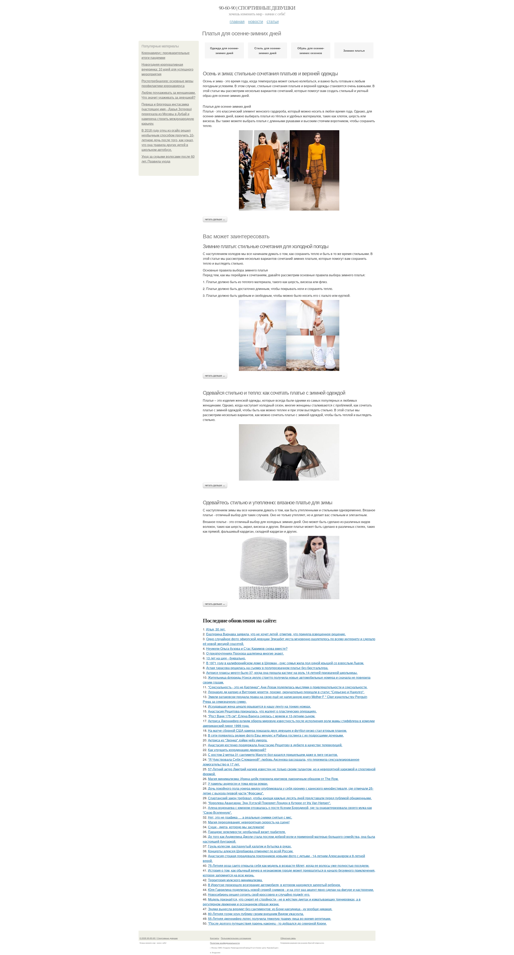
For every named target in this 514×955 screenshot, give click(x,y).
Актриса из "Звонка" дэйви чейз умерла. (237, 740)
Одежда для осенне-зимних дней (224, 50)
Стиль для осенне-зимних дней (267, 50)
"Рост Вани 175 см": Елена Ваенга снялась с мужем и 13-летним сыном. (261, 716)
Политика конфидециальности (225, 943)
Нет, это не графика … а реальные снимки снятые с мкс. (250, 817)
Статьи (273, 21)
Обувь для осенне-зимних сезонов (310, 50)
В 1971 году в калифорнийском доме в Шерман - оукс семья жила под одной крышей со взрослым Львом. (285, 663)
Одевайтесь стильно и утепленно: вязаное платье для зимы (267, 503)
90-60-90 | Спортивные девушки (257, 7)
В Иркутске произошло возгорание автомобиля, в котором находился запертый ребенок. (274, 884)
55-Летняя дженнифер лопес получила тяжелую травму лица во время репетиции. (269, 918)
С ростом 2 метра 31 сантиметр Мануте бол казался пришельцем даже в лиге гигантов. (273, 754)
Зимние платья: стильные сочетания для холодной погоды (265, 246)
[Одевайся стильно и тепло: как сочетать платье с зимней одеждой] (289, 452)
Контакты (214, 938)
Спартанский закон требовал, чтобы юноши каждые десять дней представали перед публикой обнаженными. (290, 798)
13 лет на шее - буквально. (226, 658)
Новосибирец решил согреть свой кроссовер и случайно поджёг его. (259, 894)
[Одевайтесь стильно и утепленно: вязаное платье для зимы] (289, 567)
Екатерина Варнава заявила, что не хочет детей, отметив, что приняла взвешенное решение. (276, 634)
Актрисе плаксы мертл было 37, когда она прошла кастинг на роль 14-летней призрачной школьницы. (282, 672)
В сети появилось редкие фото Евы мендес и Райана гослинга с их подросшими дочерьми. (276, 735)
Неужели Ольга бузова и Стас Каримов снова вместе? (247, 648)
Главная (237, 21)
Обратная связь (288, 938)
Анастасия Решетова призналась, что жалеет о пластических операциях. (262, 711)
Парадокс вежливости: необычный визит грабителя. (247, 831)
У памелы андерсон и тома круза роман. (238, 783)
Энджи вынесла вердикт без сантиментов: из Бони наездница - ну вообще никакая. (270, 909)
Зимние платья (354, 50)
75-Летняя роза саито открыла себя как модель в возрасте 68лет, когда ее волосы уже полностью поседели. (288, 865)
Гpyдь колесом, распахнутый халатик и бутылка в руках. (250, 846)
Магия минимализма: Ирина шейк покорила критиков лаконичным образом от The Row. (273, 778)
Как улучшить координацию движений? (237, 749)
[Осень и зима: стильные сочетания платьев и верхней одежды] (289, 170)
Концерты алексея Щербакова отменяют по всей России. (250, 851)
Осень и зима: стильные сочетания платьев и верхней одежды (270, 74)
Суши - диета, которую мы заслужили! (236, 827)
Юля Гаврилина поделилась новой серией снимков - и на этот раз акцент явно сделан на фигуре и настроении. (291, 889)
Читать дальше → (215, 219)
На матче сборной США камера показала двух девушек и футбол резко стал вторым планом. (277, 730)
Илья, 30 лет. (215, 629)
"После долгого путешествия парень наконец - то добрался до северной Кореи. (267, 923)
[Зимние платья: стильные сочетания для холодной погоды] (289, 335)
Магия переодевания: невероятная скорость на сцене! (249, 822)
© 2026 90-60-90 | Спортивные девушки (159, 938)
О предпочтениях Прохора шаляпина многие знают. (245, 653)
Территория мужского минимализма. (235, 880)
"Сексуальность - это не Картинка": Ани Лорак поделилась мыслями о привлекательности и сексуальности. (287, 687)
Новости (255, 21)
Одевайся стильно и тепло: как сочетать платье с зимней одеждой (274, 393)
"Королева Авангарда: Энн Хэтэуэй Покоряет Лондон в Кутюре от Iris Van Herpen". (269, 802)
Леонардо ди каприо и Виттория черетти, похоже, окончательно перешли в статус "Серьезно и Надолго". (286, 692)
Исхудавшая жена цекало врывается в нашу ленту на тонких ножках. (259, 706)
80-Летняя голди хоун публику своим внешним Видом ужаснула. (256, 913)
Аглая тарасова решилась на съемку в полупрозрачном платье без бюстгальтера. (267, 667)
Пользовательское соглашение (236, 938)
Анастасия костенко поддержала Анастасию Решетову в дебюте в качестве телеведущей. (275, 745)
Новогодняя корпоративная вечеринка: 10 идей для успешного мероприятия (167, 69)
